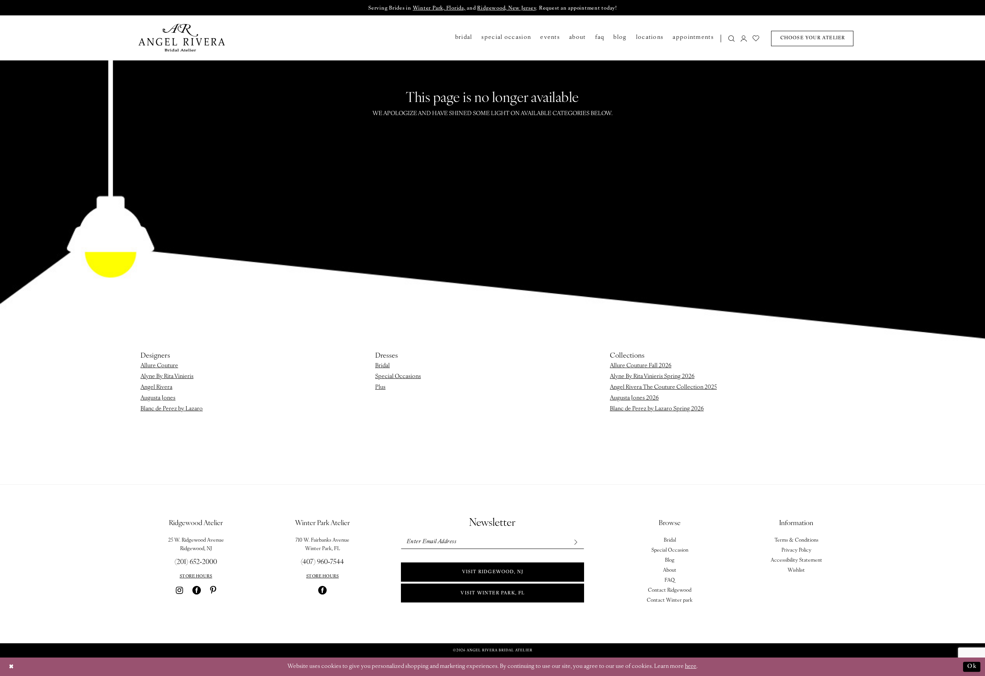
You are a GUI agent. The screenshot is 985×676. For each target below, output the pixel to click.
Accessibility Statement (796, 560)
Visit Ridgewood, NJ (493, 572)
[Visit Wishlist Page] (756, 38)
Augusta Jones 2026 (634, 398)
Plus (380, 387)
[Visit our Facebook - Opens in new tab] (196, 590)
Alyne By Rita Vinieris (167, 377)
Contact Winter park (670, 600)
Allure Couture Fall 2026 (640, 366)
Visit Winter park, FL (492, 593)
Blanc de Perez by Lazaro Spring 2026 (657, 409)
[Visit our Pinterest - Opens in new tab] (213, 590)
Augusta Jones (157, 398)
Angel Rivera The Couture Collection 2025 (663, 387)
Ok (972, 666)
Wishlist (796, 570)
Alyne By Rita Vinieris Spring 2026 (652, 377)
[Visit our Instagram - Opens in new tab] (179, 590)
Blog (669, 560)
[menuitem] (729, 38)
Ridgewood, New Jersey (506, 8)
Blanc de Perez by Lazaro (171, 409)
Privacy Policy (796, 550)
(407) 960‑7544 (322, 562)
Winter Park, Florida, (439, 8)
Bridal (382, 366)
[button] (744, 38)
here (690, 666)
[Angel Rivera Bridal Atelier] (182, 38)
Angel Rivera (156, 387)
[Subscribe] (575, 542)
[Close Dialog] (11, 667)
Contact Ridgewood (669, 590)
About (669, 570)
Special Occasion (669, 550)
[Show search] (732, 38)
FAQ (669, 580)
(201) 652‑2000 (196, 562)
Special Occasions (398, 377)
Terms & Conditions (796, 540)
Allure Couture (159, 366)
